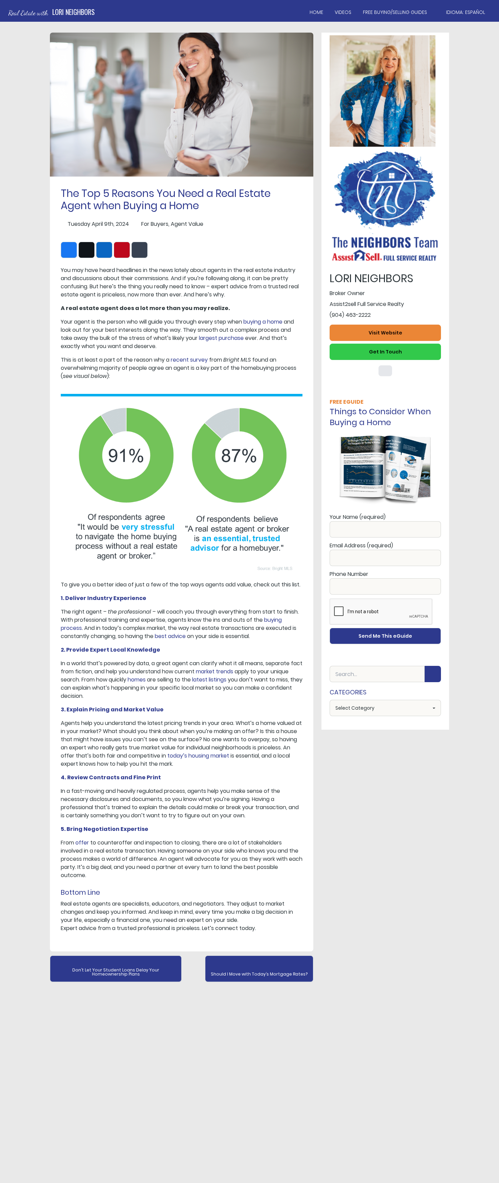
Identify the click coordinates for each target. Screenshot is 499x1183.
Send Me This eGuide (385, 636)
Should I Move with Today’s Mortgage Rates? (259, 974)
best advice (170, 636)
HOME (316, 12)
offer (82, 843)
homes (137, 680)
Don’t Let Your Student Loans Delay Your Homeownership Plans (115, 972)
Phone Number (349, 574)
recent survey (189, 360)
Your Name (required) (358, 517)
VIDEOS (343, 12)
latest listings (209, 680)
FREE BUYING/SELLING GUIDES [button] (395, 12)
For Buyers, (155, 224)
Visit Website (385, 332)
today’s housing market (198, 756)
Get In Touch (385, 351)
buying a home (262, 322)
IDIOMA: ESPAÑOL (465, 12)
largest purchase (221, 338)
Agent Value (187, 224)
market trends (214, 671)
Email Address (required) (361, 545)
